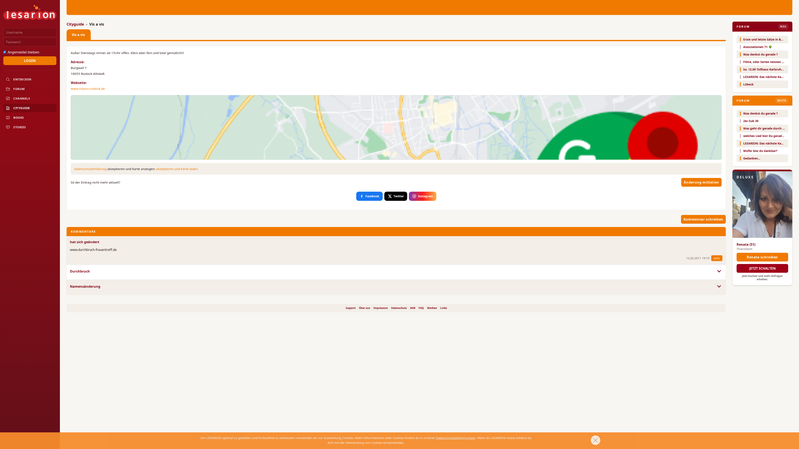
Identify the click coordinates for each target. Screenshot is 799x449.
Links (443, 308)
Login (30, 60)
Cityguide (21, 108)
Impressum (380, 308)
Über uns (364, 308)
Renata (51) (746, 244)
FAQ (421, 308)
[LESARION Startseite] (29, 12)
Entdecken (22, 79)
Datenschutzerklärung (90, 169)
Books (18, 118)
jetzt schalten (762, 268)
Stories (19, 127)
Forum (19, 89)
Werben (432, 308)
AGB (412, 308)
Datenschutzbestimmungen (455, 438)
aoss (717, 258)
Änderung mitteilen (701, 182)
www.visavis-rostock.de (88, 88)
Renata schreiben (762, 257)
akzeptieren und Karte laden (177, 169)
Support (351, 308)
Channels (21, 98)
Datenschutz (399, 308)
